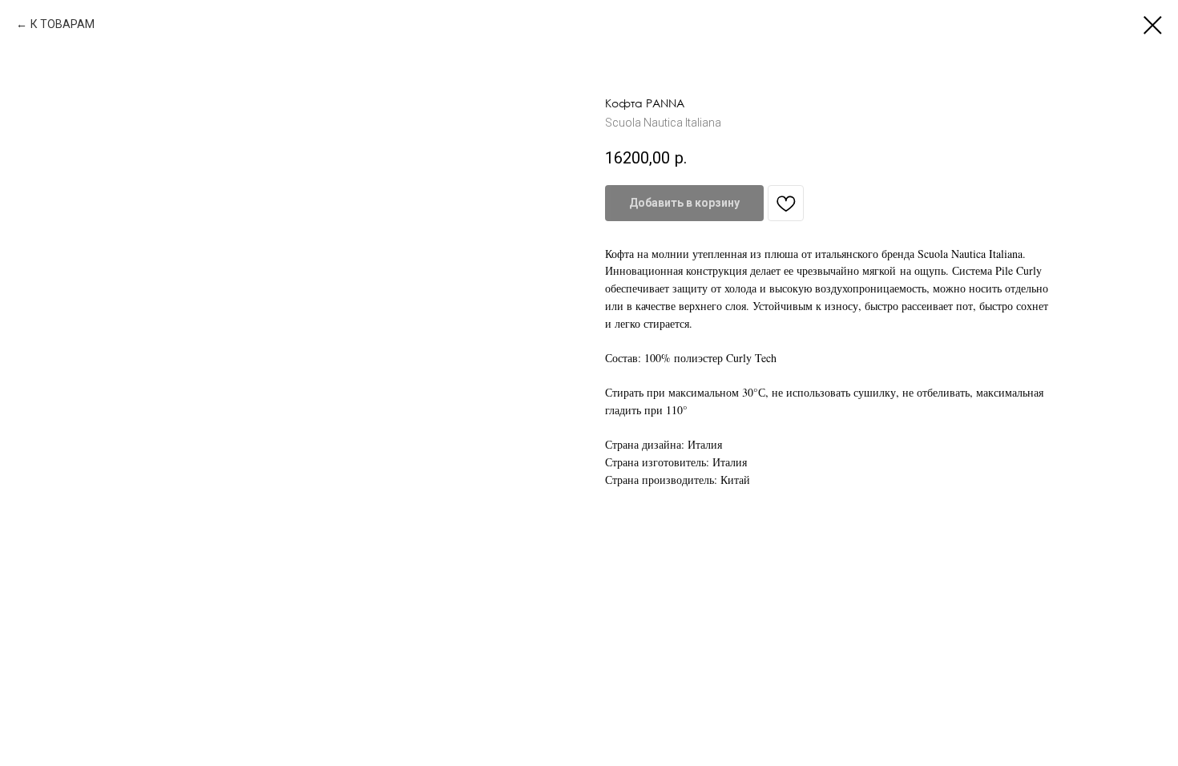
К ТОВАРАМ (62, 24)
